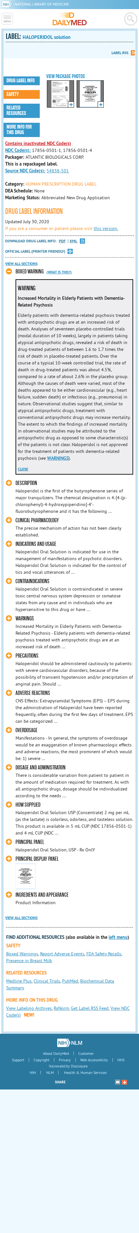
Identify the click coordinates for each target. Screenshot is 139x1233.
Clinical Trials (47, 981)
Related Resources (16, 111)
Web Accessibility (94, 1059)
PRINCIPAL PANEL (30, 842)
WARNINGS (58, 458)
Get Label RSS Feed (90, 1008)
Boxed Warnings (22, 954)
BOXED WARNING (30, 271)
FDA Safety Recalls (103, 954)
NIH (33, 1072)
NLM (50, 1072)
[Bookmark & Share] (124, 1082)
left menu (118, 937)
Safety (12, 94)
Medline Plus (19, 981)
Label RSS (120, 52)
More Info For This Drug (19, 130)
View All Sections (21, 263)
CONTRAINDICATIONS (32, 581)
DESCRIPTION (26, 483)
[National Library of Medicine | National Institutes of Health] (69, 1043)
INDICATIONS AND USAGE (36, 544)
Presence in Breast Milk (29, 960)
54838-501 (58, 171)
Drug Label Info (20, 80)
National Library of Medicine (42, 4)
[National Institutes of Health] (8, 4)
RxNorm (61, 1008)
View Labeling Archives (29, 1008)
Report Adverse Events (62, 954)
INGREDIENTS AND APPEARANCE (42, 895)
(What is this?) (59, 272)
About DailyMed (56, 1053)
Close (23, 469)
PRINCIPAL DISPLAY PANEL (37, 859)
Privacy (65, 1059)
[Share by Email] (117, 1082)
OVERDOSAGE (26, 730)
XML (73, 241)
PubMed (70, 981)
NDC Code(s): (18, 150)
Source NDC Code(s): (25, 171)
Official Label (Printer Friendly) (35, 251)
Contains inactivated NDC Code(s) (38, 143)
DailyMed (70, 18)
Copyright (41, 1059)
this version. (106, 228)
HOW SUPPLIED (28, 804)
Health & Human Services (85, 1072)
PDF (62, 241)
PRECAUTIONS (27, 655)
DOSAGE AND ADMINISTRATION (41, 767)
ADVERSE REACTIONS (33, 693)
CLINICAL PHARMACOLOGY (37, 520)
